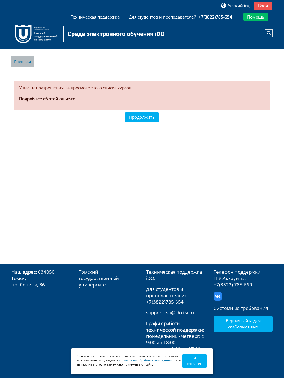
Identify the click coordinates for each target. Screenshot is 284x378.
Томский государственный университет (99, 278)
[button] (235, 5)
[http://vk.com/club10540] (218, 295)
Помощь (255, 17)
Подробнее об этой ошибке (47, 98)
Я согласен (194, 361)
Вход (263, 5)
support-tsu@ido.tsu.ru (171, 312)
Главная (22, 61)
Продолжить (142, 117)
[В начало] (86, 34)
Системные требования (241, 308)
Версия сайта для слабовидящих (243, 323)
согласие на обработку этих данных (146, 360)
